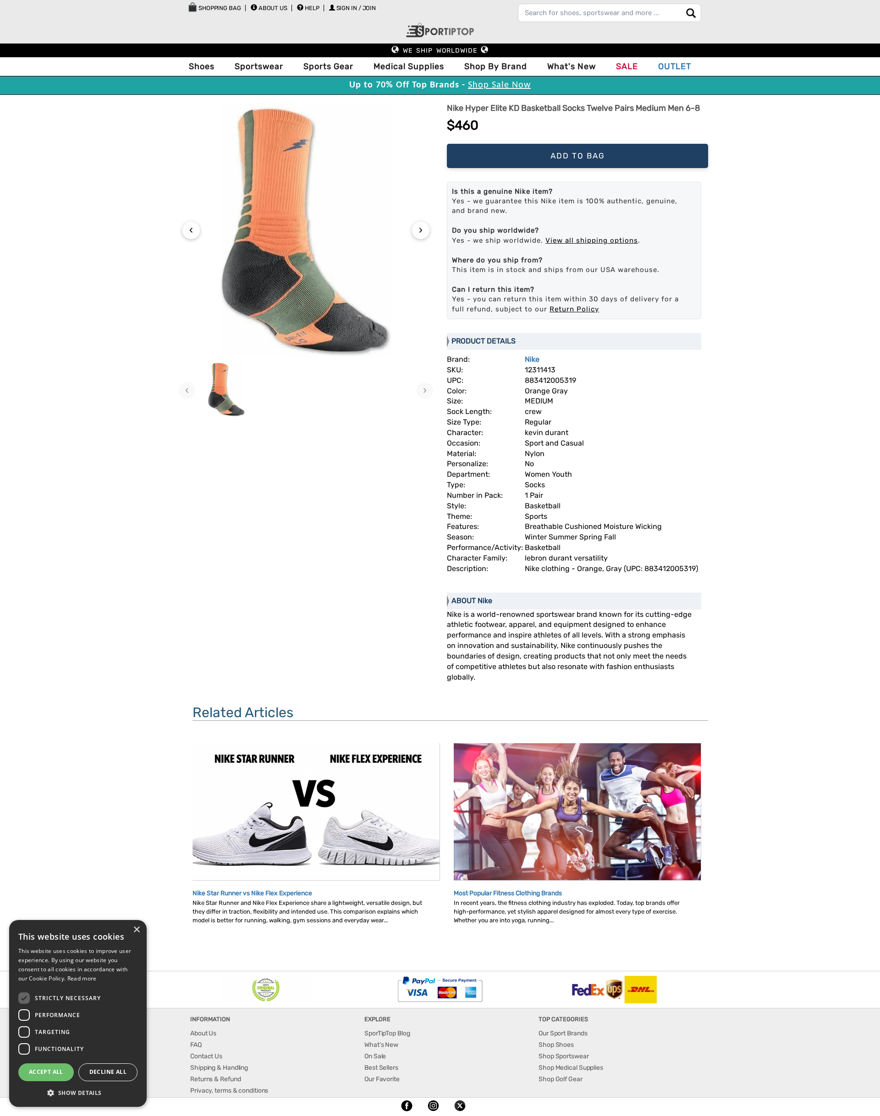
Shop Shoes (556, 1045)
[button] (78, 1092)
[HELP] (300, 7)
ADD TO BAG (577, 155)
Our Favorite (382, 1079)
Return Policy (574, 309)
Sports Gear (328, 66)
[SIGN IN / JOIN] (332, 8)
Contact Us (206, 1056)
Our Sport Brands (563, 1033)
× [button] (136, 929)
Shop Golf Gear (561, 1079)
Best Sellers (381, 1068)
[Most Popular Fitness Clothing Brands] (577, 812)
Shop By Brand (495, 66)
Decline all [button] (107, 1072)
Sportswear (259, 66)
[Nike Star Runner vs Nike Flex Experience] (316, 820)
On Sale (375, 1056)
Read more (82, 978)
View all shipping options (591, 240)
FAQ (196, 1045)
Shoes (201, 66)
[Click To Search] (691, 13)
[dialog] (78, 1013)
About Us (272, 8)
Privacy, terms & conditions (229, 1090)
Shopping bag (219, 8)
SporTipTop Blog (387, 1033)
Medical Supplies (409, 66)
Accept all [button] (46, 1072)
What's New (571, 66)
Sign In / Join (356, 8)
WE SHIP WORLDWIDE (440, 50)
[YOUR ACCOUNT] (254, 7)
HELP (312, 8)
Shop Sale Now (499, 85)
